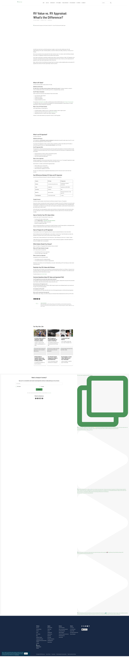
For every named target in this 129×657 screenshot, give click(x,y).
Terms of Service (48, 654)
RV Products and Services (74, 632)
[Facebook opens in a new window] (36, 398)
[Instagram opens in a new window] (37, 398)
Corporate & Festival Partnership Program (41, 641)
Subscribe (39, 389)
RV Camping (78, 2)
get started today (43, 274)
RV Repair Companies (51, 638)
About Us (37, 627)
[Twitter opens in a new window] (39, 398)
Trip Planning (58, 2)
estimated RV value (42, 101)
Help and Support (61, 632)
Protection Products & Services (64, 634)
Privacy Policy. (17, 654)
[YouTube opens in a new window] (41, 398)
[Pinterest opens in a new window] (42, 398)
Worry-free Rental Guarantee (63, 629)
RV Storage (49, 637)
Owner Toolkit (72, 630)
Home (43, 2)
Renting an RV (52, 2)
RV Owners (83, 2)
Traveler (42, 386)
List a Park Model (72, 629)
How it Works (38, 634)
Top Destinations (72, 2)
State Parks (49, 629)
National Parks (50, 627)
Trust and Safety (38, 629)
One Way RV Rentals (62, 630)
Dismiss (26, 653)
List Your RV (72, 627)
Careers (37, 630)
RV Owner (19, 386)
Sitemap (37, 643)
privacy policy (49, 392)
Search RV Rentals (61, 627)
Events (49, 630)
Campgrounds (50, 632)
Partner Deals (50, 642)
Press (37, 632)
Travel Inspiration (65, 2)
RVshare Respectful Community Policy (61, 654)
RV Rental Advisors (62, 635)
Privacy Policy (53, 654)
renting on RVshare (54, 111)
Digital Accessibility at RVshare (72, 654)
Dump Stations (50, 634)
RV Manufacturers (50, 640)
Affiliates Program (39, 637)
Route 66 (47, 2)
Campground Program (39, 638)
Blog (37, 635)
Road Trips (49, 635)
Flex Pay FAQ (61, 637)
